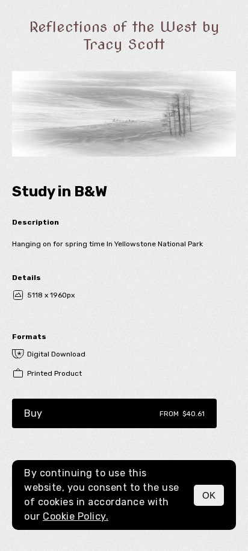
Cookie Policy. (75, 516)
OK (208, 495)
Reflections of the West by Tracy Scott (124, 35)
